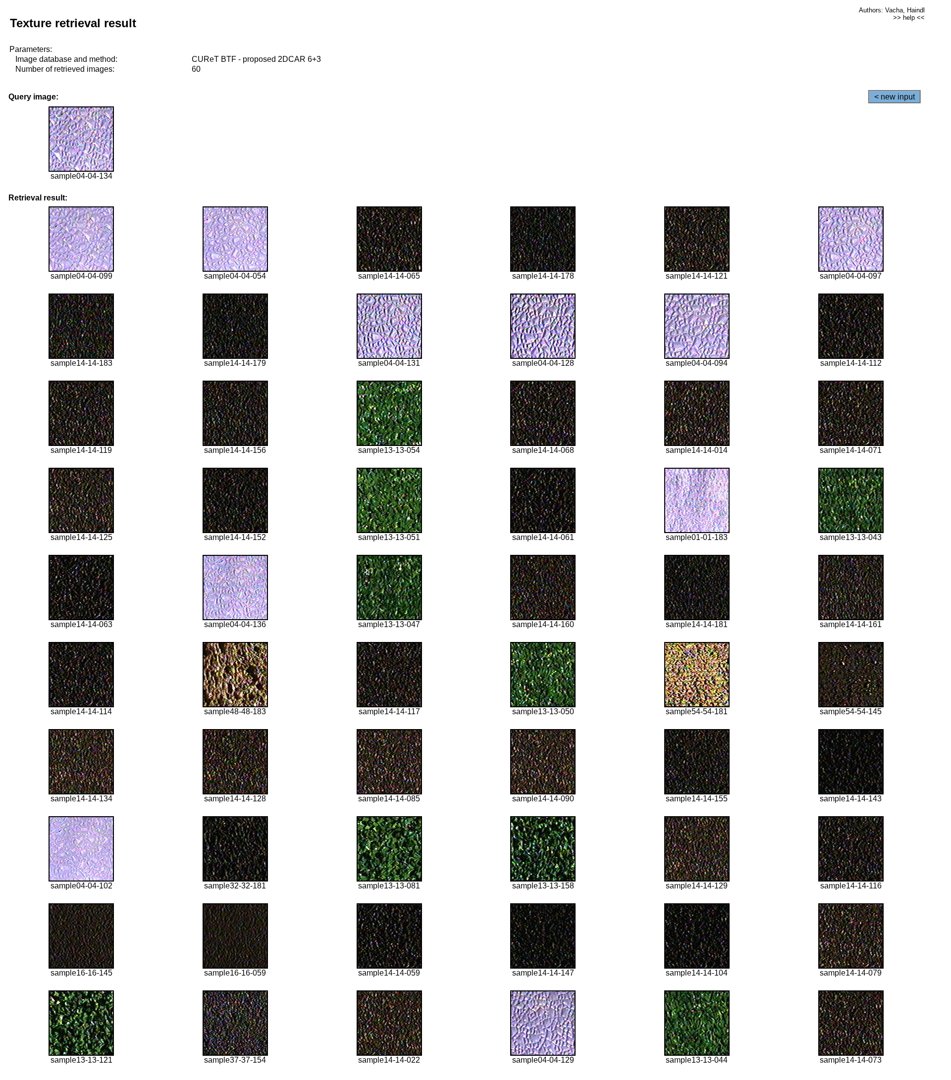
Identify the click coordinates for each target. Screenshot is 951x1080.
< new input (894, 97)
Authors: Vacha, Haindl (892, 10)
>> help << (909, 17)
